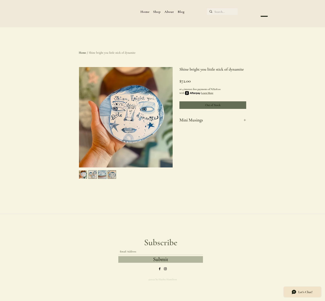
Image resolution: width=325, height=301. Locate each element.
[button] (156, 12)
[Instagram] (165, 269)
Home (82, 53)
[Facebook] (160, 269)
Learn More (207, 93)
